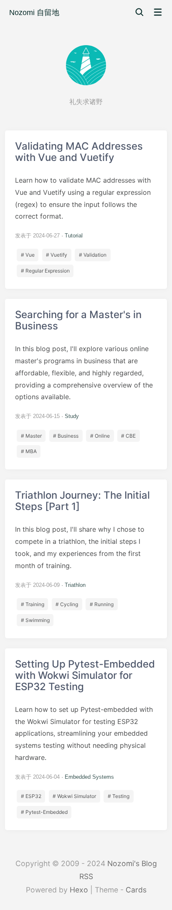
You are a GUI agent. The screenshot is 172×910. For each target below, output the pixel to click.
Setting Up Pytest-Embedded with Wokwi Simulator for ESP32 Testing (86, 739)
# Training (32, 604)
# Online (100, 436)
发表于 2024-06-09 (37, 585)
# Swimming (35, 620)
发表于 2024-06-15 (37, 416)
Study (72, 416)
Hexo (79, 889)
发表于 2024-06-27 (37, 235)
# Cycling (67, 604)
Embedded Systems (89, 777)
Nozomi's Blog (132, 863)
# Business (65, 436)
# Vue (28, 255)
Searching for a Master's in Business (86, 384)
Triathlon (75, 585)
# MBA (29, 451)
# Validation (92, 255)
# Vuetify (56, 255)
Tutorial (74, 235)
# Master (31, 436)
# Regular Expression (45, 271)
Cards (136, 889)
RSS (86, 876)
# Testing (118, 796)
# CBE (128, 436)
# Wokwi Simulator (74, 796)
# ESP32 (31, 796)
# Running (102, 604)
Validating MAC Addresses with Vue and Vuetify (86, 209)
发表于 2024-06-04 (37, 777)
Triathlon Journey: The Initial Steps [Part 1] (86, 558)
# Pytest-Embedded (44, 812)
